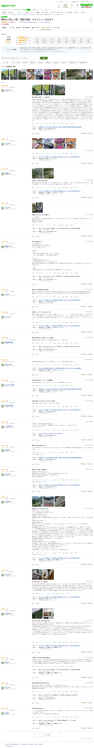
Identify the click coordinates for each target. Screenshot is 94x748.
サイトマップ (68, 1)
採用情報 (31, 744)
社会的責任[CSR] (24, 744)
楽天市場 (83, 1)
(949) (46, 27)
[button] (5, 74)
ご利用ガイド (62, 1)
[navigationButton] (90, 74)
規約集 (36, 744)
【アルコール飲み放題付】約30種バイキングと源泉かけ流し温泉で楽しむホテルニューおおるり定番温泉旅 (59, 368)
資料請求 (41, 744)
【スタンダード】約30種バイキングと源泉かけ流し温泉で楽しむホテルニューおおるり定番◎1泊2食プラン (59, 156)
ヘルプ (56, 1)
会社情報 (7, 744)
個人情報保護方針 (15, 744)
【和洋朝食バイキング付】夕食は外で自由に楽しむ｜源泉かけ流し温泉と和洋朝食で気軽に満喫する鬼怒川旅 (60, 127)
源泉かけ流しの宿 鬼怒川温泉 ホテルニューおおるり (27, 19)
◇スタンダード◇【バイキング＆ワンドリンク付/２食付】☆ (50, 433)
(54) (26, 27)
